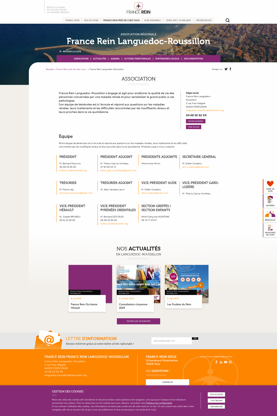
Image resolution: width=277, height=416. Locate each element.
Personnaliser (216, 407)
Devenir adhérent (195, 121)
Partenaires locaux (167, 58)
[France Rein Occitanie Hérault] (90, 284)
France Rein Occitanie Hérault (84, 306)
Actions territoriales (137, 58)
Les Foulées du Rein (179, 304)
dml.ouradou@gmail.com (195, 167)
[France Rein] (138, 8)
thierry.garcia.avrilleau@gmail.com (118, 170)
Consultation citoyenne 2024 (133, 306)
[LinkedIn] (221, 362)
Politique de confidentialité (159, 403)
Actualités (99, 58)
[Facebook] (216, 362)
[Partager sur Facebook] (230, 69)
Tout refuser (216, 401)
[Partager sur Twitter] (226, 69)
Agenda (115, 58)
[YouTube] (225, 362)
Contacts (167, 382)
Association (81, 58)
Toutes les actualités (138, 321)
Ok (195, 338)
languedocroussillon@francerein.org (205, 110)
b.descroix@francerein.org (73, 170)
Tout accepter (216, 394)
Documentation (193, 58)
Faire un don (193, 127)
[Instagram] (230, 362)
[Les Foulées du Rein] (186, 284)
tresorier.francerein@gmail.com (76, 193)
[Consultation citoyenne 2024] (138, 284)
